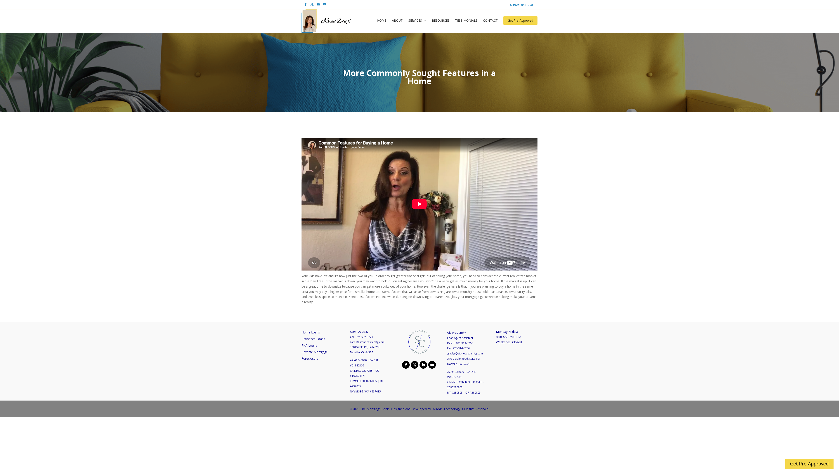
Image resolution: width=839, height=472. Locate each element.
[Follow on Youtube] (431, 364)
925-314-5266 (464, 343)
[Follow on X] (414, 364)
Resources (440, 21)
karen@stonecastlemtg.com (367, 342)
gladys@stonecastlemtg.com (465, 353)
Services (415, 21)
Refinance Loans (313, 339)
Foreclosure (310, 359)
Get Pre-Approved (520, 20)
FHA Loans (309, 345)
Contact (490, 21)
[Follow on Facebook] (405, 364)
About (397, 21)
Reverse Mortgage (315, 352)
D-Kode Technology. (446, 409)
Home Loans (311, 332)
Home (381, 21)
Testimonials (466, 21)
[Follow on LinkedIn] (423, 364)
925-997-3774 (364, 337)
